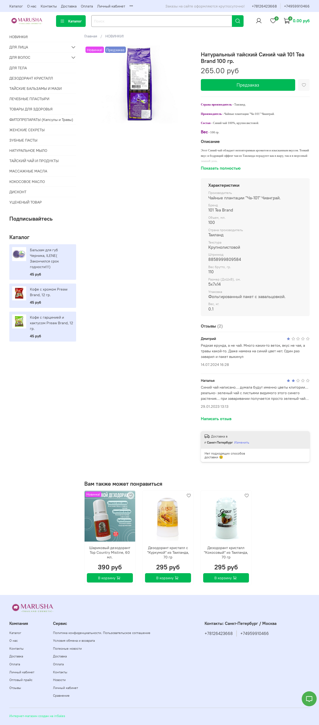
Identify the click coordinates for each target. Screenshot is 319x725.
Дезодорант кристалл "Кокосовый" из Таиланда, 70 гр (226, 552)
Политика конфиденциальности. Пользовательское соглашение (101, 633)
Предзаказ (248, 85)
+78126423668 (264, 6)
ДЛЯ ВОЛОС (19, 57)
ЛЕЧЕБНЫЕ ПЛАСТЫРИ (29, 98)
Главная (90, 36)
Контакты (49, 6)
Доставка (69, 6)
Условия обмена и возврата (74, 640)
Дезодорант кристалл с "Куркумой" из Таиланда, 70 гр (168, 552)
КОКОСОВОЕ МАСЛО (27, 181)
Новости (59, 680)
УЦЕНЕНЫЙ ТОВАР (25, 202)
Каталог (16, 6)
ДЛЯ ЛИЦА (18, 47)
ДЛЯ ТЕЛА (18, 68)
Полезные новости (67, 648)
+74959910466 (297, 6)
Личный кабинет (111, 6)
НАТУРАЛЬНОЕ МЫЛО (28, 150)
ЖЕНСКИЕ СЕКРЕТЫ (27, 130)
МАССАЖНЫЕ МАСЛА (28, 171)
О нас (31, 6)
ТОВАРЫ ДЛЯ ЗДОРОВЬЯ (31, 109)
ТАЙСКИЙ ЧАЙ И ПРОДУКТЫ (34, 160)
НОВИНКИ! (114, 36)
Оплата (87, 6)
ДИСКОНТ (17, 191)
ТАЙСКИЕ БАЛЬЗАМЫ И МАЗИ (35, 88)
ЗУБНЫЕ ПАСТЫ (23, 140)
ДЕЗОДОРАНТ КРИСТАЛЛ (31, 78)
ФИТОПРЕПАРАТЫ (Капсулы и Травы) (41, 119)
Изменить (241, 442)
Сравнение (61, 695)
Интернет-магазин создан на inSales (37, 716)
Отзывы (15, 688)
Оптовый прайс (20, 680)
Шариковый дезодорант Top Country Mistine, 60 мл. (110, 552)
